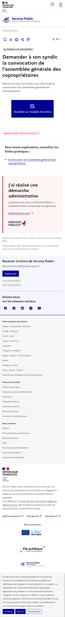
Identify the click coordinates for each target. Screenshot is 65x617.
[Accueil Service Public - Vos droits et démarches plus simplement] (22, 23)
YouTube (39, 308)
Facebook (5, 308)
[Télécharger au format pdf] (11, 39)
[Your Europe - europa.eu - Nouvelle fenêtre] (32, 533)
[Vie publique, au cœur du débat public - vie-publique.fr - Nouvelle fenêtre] (32, 550)
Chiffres (5, 428)
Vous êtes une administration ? (15, 447)
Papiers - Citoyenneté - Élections (16, 326)
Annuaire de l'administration (14, 416)
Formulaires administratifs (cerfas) (17, 392)
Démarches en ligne (11, 387)
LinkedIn (22, 308)
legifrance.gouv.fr (11, 516)
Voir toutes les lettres (11, 284)
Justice (5, 360)
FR (57, 39)
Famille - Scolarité (10, 331)
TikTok (14, 308)
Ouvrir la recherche (52, 4)
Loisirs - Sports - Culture (12, 370)
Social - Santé (8, 336)
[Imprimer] (16, 39)
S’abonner (10, 273)
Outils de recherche (11, 406)
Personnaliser (34, 611)
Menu (60, 6)
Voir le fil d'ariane (10, 30)
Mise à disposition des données (15, 433)
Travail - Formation (10, 341)
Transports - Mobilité (11, 350)
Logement (6, 345)
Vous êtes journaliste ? (12, 452)
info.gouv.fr (33, 516)
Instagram (31, 308)
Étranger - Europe (10, 365)
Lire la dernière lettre (11, 280)
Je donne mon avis (19, 213)
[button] (28, 39)
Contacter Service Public (13, 457)
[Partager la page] (22, 39)
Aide (4, 443)
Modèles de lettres (10, 401)
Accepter (8, 611)
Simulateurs (7, 396)
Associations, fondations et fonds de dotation (22, 375)
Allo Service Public (10, 411)
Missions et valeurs (10, 438)
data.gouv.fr (51, 516)
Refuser (20, 611)
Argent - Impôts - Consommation (16, 355)
